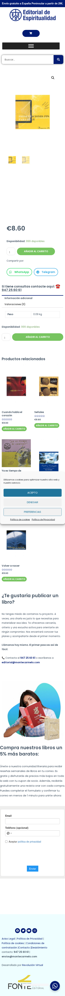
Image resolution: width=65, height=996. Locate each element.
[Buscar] (58, 59)
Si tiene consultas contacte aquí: (31, 288)
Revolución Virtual (32, 965)
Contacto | (24, 947)
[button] (31, 33)
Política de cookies (20, 519)
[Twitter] (23, 930)
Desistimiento (39, 947)
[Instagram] (34, 930)
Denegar (32, 502)
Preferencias (32, 512)
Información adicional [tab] (18, 298)
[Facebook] (17, 930)
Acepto (32, 492)
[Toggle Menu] (31, 46)
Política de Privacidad (43, 519)
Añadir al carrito (36, 251)
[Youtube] (29, 930)
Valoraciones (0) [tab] (15, 304)
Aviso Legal (8, 938)
